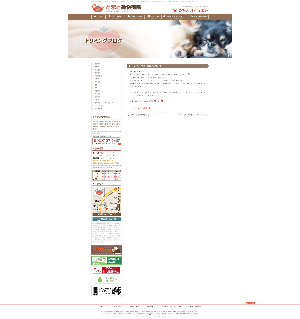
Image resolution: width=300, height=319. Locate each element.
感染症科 (97, 97)
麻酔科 (97, 100)
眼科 (96, 85)
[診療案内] (152, 17)
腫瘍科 (97, 79)
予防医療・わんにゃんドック (104, 103)
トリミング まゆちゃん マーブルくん (192, 115)
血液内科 (97, 94)
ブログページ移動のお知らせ (138, 115)
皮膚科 (97, 67)
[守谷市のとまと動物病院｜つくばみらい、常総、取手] (116, 8)
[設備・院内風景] (175, 17)
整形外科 (97, 82)
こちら (158, 101)
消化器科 (97, 64)
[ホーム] (98, 17)
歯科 (96, 88)
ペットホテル (99, 106)
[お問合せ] (199, 17)
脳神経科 (97, 91)
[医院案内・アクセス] (135, 17)
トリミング (98, 109)
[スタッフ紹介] (115, 17)
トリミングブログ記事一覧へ (141, 108)
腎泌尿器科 (98, 76)
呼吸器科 (97, 70)
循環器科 (97, 73)
